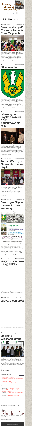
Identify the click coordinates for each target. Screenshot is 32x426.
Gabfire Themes (15, 424)
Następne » (7, 370)
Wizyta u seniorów (12, 300)
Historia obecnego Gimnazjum (12, 395)
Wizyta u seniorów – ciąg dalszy (12, 262)
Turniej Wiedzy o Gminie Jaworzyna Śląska (12, 164)
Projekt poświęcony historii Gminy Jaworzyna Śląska (12, 10)
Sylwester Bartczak (20, 24)
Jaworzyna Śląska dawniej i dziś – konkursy (12, 205)
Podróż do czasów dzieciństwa (8, 377)
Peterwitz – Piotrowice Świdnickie (9, 382)
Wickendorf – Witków (6, 381)
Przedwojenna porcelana (14, 388)
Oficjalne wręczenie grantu (11, 337)
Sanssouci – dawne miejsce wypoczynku (15, 392)
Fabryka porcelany (9, 394)
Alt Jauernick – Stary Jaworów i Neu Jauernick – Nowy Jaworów (11, 390)
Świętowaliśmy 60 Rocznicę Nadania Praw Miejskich (12, 30)
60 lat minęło (9, 67)
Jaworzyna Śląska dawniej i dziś (12, 5)
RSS (16, 13)
